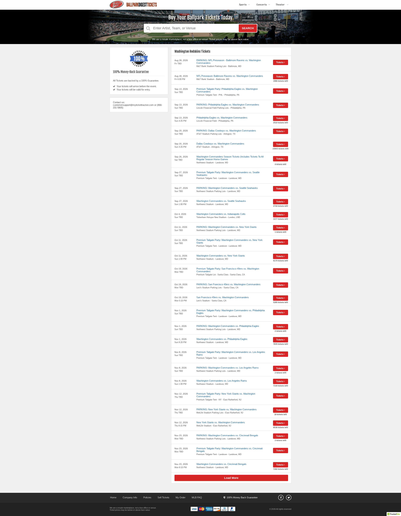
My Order (180, 497)
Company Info (130, 497)
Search (248, 28)
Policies (147, 497)
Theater (280, 4)
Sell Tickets (163, 497)
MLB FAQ (197, 497)
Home (113, 497)
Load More (231, 477)
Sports (243, 4)
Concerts (261, 4)
